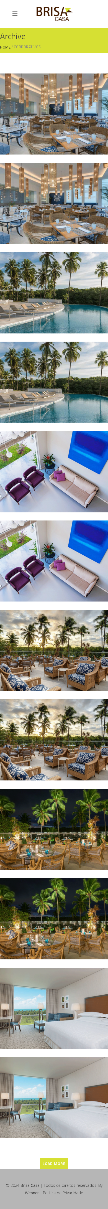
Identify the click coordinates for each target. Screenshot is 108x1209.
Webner (32, 1192)
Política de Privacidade (63, 1192)
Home (5, 47)
